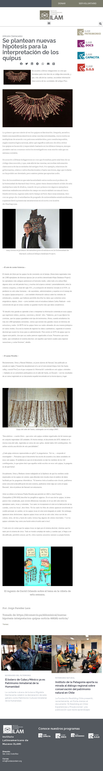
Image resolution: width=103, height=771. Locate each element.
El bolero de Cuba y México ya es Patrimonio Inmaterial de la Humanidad (25, 683)
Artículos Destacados (12, 36)
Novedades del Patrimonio (18, 675)
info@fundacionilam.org (12, 761)
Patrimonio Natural (65, 678)
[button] (49, 23)
